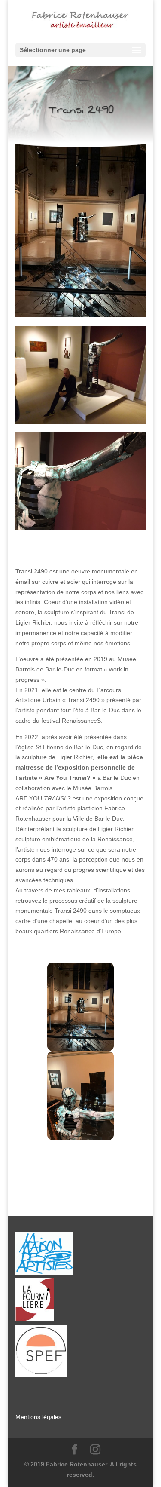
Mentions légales (38, 1416)
